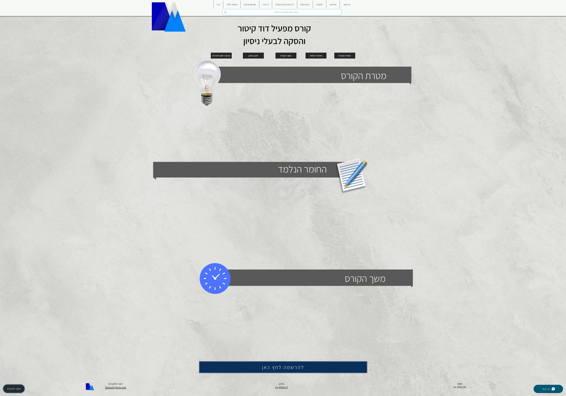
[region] (280, 109)
